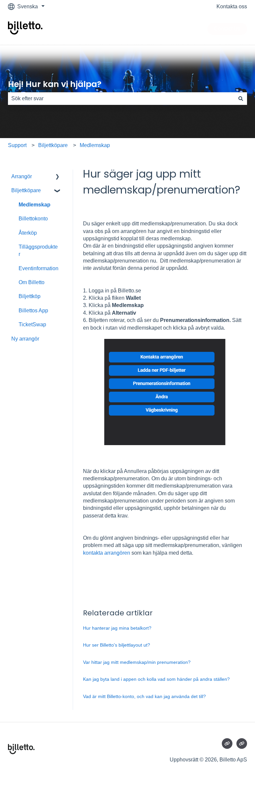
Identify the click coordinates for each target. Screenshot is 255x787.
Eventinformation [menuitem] (38, 268)
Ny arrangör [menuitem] (25, 339)
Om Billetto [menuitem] (31, 282)
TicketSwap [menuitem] (32, 324)
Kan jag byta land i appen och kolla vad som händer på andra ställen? (156, 679)
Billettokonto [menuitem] (33, 218)
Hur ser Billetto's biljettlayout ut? (116, 645)
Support (17, 145)
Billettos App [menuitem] (33, 310)
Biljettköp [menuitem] (30, 296)
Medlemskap (95, 145)
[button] (57, 177)
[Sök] (240, 98)
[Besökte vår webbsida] (227, 743)
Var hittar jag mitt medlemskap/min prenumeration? (137, 662)
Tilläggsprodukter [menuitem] (38, 250)
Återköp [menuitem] (28, 233)
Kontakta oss (231, 6)
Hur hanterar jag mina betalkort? (117, 628)
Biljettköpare (53, 145)
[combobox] (121, 98)
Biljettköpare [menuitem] (26, 190)
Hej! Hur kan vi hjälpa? (55, 84)
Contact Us (227, 29)
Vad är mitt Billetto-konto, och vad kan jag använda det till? (144, 696)
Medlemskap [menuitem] (34, 204)
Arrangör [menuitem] (21, 176)
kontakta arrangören (106, 553)
